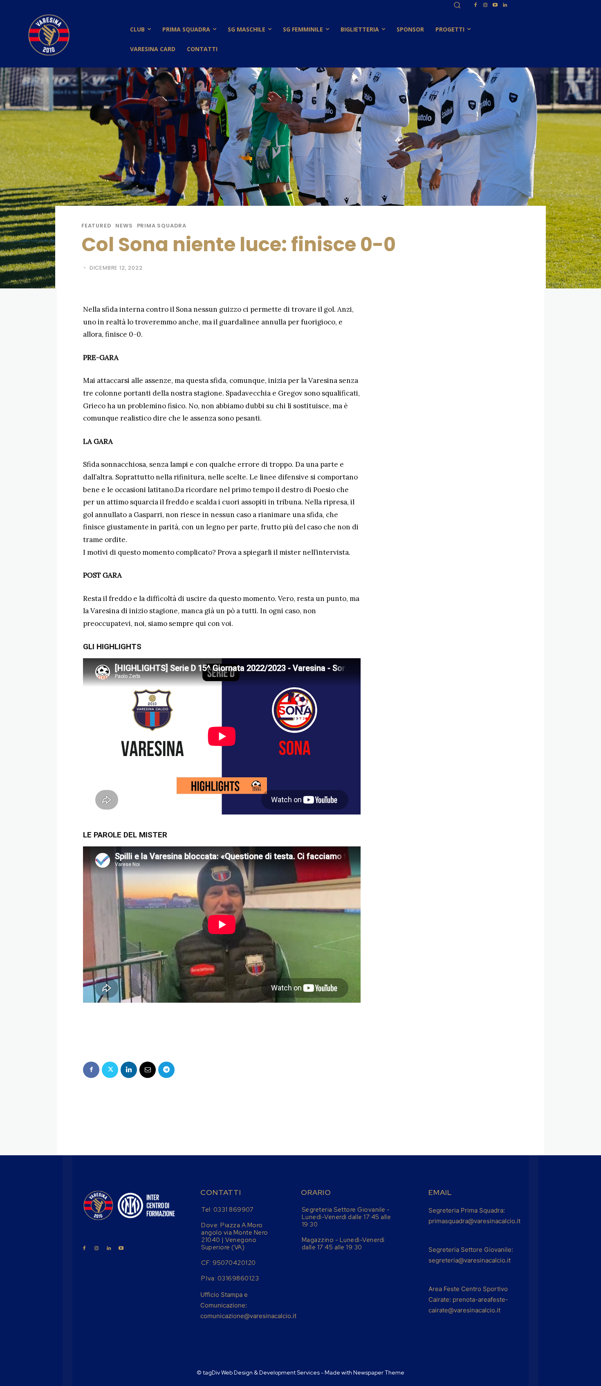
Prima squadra (161, 225)
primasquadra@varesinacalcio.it (474, 1221)
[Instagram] (485, 5)
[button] (457, 5)
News (123, 225)
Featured (96, 225)
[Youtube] (495, 5)
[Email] (147, 1070)
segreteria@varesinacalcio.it (469, 1260)
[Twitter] (110, 1070)
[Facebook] (475, 5)
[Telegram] (166, 1070)
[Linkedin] (505, 5)
